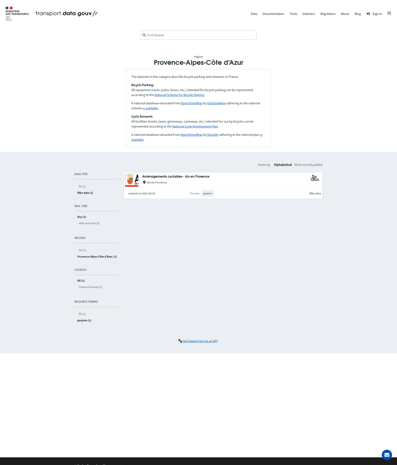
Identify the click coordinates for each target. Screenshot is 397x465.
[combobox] (198, 35)
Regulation (328, 14)
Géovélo (213, 135)
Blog (358, 14)
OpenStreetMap (192, 103)
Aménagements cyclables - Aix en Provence (175, 176)
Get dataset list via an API (200, 341)
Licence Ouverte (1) (90, 287)
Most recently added (308, 165)
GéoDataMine (216, 103)
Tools (293, 14)
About (345, 14)
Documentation (273, 14)
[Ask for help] (387, 455)
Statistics (309, 14)
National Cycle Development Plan (195, 126)
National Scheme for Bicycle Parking (179, 95)
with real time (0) (89, 223)
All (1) (82, 186)
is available (150, 108)
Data (254, 14)
